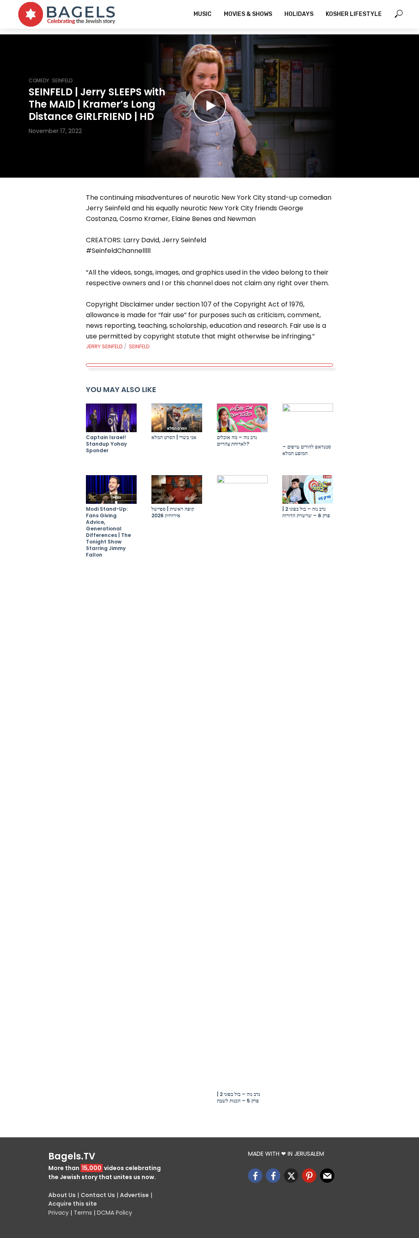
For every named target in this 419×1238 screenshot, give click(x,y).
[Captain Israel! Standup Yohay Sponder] (111, 418)
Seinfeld (62, 80)
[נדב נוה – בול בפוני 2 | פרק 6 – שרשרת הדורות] (307, 489)
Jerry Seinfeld (104, 346)
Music (203, 14)
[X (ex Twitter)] (291, 1175)
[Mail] (327, 1175)
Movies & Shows (248, 14)
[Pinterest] (309, 1175)
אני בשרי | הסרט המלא (173, 437)
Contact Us (98, 1195)
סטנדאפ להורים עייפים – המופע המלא (306, 450)
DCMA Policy (114, 1213)
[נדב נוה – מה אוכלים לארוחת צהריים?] (242, 418)
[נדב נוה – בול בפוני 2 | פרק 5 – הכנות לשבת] (242, 782)
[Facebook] (255, 1175)
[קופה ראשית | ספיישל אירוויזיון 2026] (176, 489)
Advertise (134, 1195)
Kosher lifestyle (354, 14)
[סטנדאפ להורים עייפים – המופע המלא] (307, 423)
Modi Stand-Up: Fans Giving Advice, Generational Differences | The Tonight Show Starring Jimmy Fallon (108, 532)
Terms (83, 1213)
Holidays (298, 14)
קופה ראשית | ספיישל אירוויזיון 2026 (172, 512)
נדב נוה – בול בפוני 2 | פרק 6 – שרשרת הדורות (306, 512)
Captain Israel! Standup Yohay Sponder (106, 444)
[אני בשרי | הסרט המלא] (176, 418)
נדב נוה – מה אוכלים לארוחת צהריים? (237, 440)
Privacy (58, 1213)
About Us (62, 1195)
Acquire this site (72, 1204)
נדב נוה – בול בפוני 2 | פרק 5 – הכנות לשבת (238, 1097)
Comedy (39, 80)
